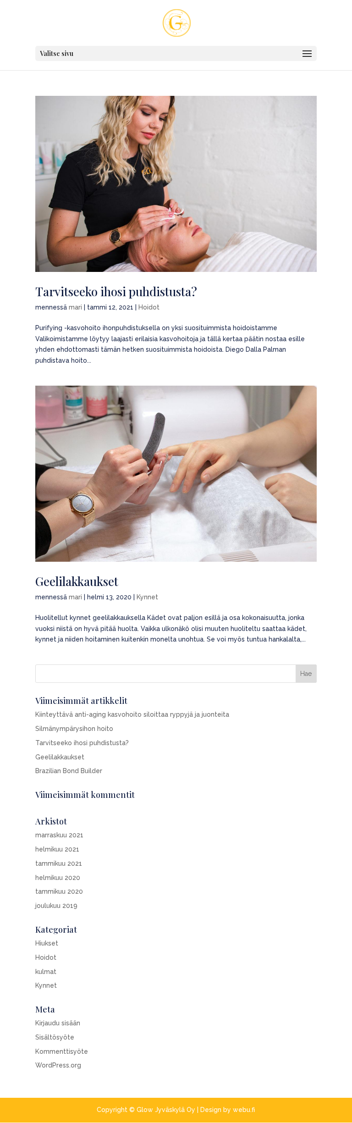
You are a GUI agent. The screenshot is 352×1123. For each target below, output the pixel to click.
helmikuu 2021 (57, 849)
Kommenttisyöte (61, 1051)
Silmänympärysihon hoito (74, 728)
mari (75, 307)
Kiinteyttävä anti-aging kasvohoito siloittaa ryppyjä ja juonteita (132, 714)
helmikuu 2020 (57, 877)
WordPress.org (58, 1065)
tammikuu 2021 (58, 863)
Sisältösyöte (54, 1037)
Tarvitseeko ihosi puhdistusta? (116, 291)
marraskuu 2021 (59, 835)
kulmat (45, 971)
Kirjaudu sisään (57, 1023)
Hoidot (149, 307)
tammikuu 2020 (59, 891)
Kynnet (147, 597)
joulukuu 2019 (56, 905)
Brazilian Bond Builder (68, 770)
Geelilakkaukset (76, 581)
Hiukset (46, 943)
